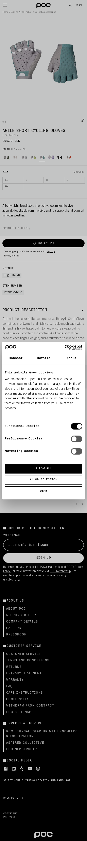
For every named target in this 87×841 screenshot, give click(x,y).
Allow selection (43, 479)
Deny (43, 490)
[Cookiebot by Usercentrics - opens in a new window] (64, 347)
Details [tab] (43, 358)
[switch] (76, 439)
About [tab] (71, 358)
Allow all (43, 468)
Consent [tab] (16, 358)
